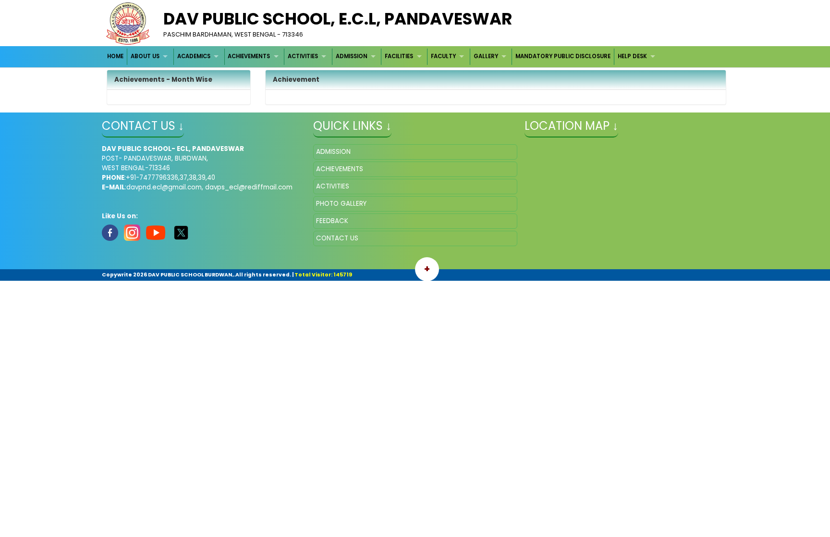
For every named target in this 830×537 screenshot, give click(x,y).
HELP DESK (632, 56)
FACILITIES (399, 56)
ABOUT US (145, 56)
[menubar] (382, 56)
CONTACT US (337, 238)
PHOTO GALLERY (341, 203)
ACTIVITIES (303, 56)
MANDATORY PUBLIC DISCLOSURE (562, 56)
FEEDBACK (332, 220)
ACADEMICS (193, 56)
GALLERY (486, 56)
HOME (115, 56)
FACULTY (443, 56)
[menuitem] (116, 56)
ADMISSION (351, 56)
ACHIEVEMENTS (249, 56)
